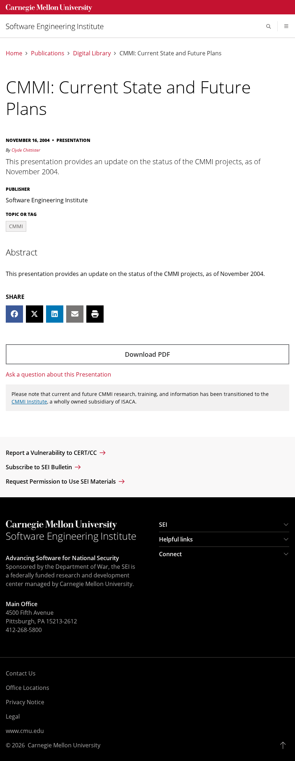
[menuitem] (57, 26)
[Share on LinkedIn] (54, 314)
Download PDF (147, 354)
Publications (47, 53)
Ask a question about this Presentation (58, 374)
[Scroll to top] (284, 745)
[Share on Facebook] (14, 314)
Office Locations (27, 688)
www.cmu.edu (25, 731)
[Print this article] (95, 314)
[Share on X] (34, 314)
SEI (163, 525)
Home (14, 53)
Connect (170, 554)
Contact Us (21, 673)
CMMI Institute (29, 401)
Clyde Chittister (26, 150)
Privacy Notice (25, 702)
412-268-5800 (24, 630)
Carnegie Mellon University (64, 745)
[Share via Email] (74, 314)
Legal (13, 716)
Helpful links (176, 539)
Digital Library (92, 53)
